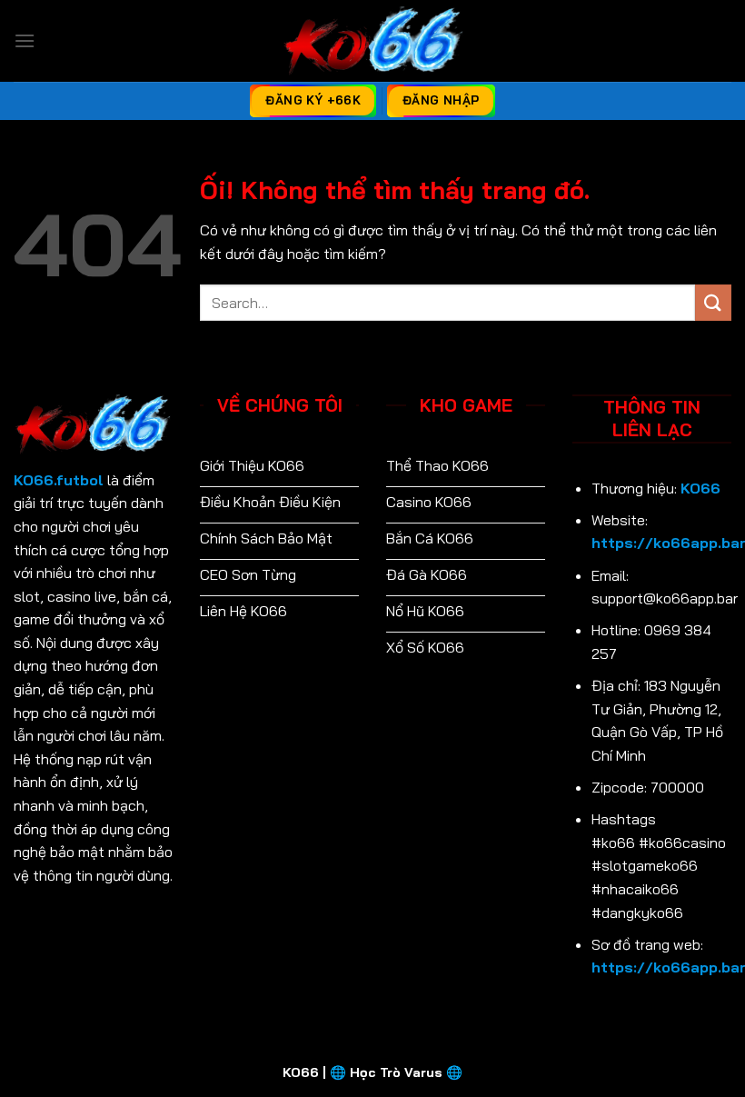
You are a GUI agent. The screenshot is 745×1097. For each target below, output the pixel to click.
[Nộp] (713, 302)
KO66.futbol (59, 480)
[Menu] (24, 40)
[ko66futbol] (372, 40)
